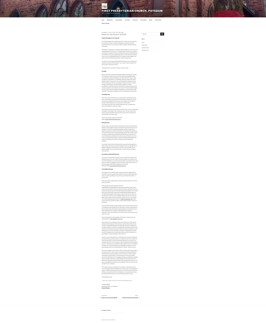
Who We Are (110, 20)
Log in (143, 42)
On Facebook (143, 20)
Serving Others (118, 20)
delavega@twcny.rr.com (116, 219)
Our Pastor (127, 20)
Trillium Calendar (105, 23)
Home (103, 20)
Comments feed (145, 47)
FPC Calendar (158, 20)
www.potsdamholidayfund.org (113, 119)
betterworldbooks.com (127, 199)
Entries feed (144, 45)
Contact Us (135, 20)
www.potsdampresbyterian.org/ (117, 165)
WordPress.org (145, 50)
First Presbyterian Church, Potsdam (132, 10)
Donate (150, 20)
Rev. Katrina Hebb (118, 32)
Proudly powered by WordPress (108, 319)
